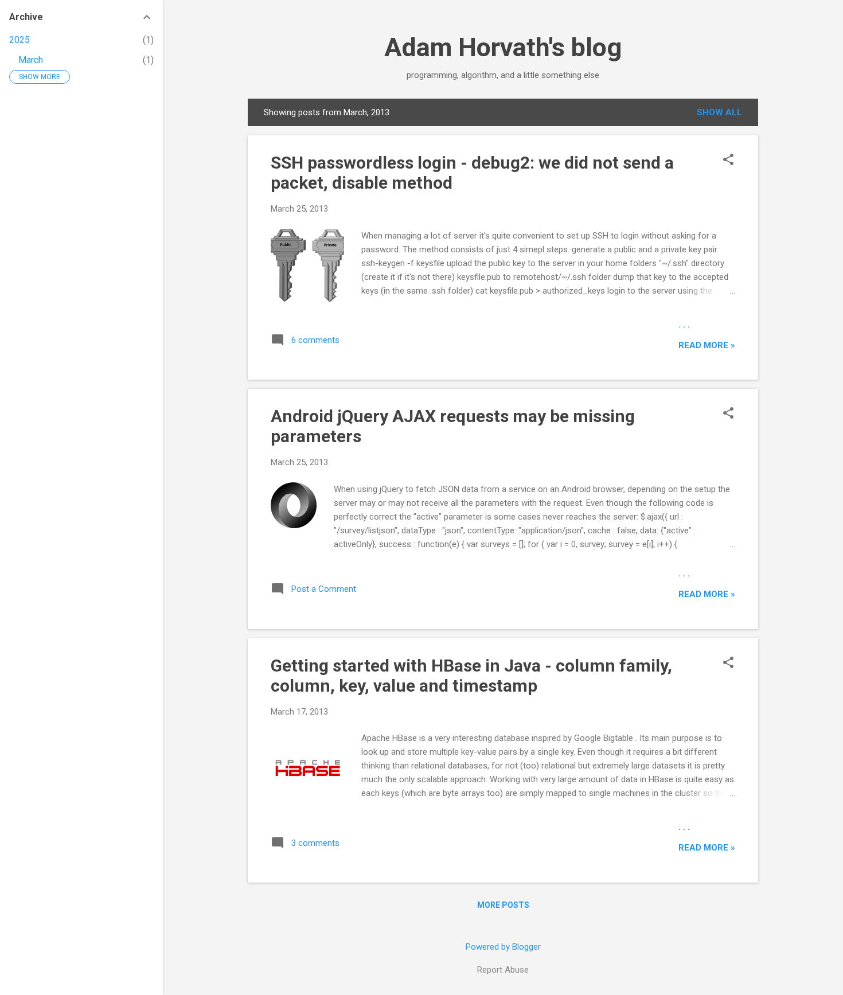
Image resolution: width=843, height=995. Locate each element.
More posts (503, 905)
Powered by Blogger (503, 947)
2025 (19, 39)
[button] (728, 161)
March (30, 59)
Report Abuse (503, 970)
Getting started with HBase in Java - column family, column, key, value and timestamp (471, 675)
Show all (719, 112)
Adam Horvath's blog (503, 47)
